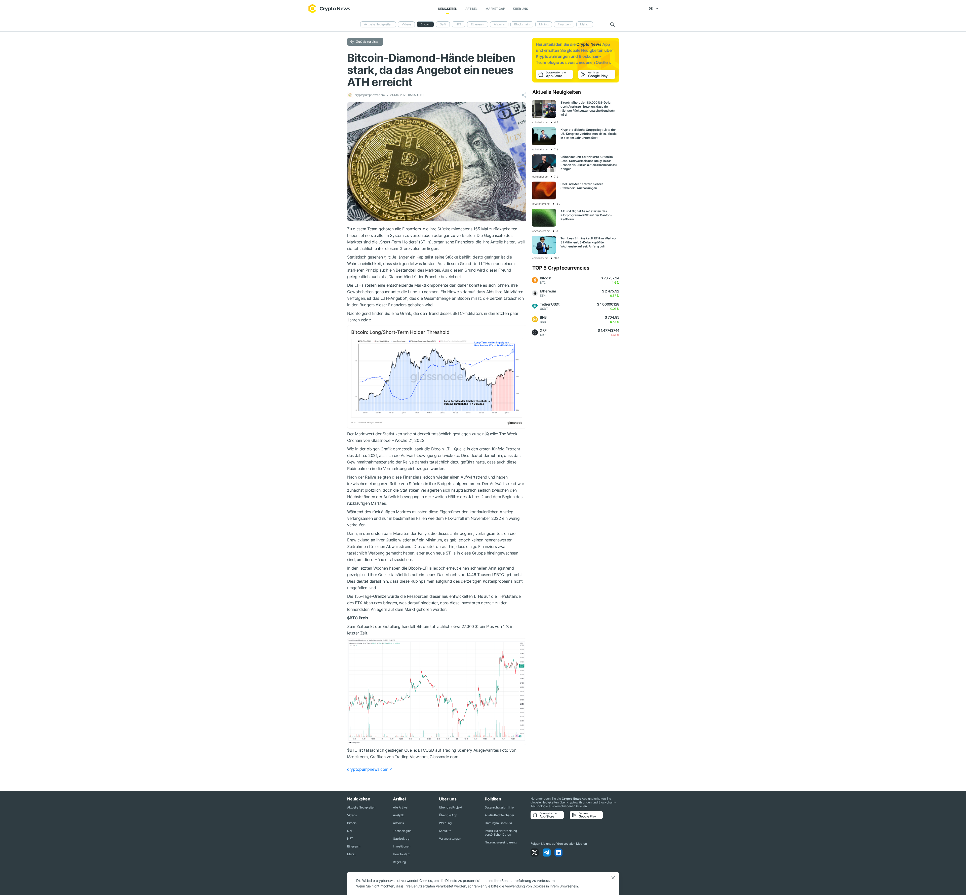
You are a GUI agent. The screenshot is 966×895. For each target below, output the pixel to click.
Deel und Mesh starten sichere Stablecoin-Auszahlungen (581, 186)
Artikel (471, 9)
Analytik (398, 815)
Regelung (399, 862)
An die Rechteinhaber (499, 815)
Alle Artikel (400, 807)
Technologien (402, 831)
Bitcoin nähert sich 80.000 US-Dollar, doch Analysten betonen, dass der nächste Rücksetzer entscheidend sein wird (587, 108)
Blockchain (522, 24)
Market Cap (495, 9)
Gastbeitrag (401, 838)
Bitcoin (351, 823)
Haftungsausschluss (498, 823)
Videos (406, 24)
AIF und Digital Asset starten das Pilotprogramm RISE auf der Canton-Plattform (586, 215)
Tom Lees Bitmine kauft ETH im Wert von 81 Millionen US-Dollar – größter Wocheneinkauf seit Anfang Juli (588, 242)
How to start (401, 854)
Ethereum (477, 24)
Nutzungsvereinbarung (500, 842)
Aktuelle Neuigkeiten (378, 24)
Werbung (445, 823)
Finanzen (564, 24)
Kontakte (445, 831)
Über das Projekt (450, 807)
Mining (543, 24)
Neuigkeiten (447, 9)
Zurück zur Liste (367, 42)
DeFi (443, 24)
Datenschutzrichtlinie (499, 807)
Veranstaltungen (450, 838)
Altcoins (499, 24)
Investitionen (401, 846)
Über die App (448, 815)
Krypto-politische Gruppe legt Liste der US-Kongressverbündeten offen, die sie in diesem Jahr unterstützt (588, 134)
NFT (458, 24)
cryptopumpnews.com (367, 769)
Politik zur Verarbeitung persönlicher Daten (501, 832)
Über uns (520, 9)
